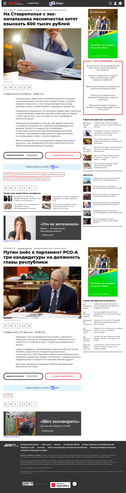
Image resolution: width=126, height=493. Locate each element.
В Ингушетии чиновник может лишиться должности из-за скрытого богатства (64, 206)
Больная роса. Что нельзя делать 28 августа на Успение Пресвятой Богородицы (103, 68)
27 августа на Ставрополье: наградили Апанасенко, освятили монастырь (103, 97)
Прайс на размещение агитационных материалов (67, 447)
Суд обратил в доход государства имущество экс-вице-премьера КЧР (66, 198)
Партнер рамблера (41, 484)
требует (71, 140)
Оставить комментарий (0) (63, 155)
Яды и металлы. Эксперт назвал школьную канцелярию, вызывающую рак (106, 165)
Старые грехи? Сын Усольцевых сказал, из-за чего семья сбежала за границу (107, 125)
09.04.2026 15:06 (9, 10)
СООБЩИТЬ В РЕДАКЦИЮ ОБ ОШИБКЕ (33, 450)
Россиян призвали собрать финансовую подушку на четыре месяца (105, 220)
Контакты (41, 447)
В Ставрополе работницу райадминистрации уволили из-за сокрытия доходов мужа (27, 198)
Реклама (57, 444)
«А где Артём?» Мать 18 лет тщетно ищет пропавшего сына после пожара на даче (107, 346)
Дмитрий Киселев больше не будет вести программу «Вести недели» (106, 203)
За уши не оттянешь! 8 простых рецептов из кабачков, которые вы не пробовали (108, 141)
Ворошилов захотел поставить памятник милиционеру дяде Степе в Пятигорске (103, 107)
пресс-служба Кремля (12, 320)
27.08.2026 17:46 (9, 248)
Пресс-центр (46, 444)
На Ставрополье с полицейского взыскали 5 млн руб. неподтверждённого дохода (26, 206)
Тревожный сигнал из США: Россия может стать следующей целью (106, 179)
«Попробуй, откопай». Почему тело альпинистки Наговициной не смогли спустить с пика (107, 133)
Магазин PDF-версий (71, 444)
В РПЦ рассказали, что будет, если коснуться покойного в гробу (106, 195)
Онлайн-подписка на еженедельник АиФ (98, 444)
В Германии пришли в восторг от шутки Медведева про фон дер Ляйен (107, 211)
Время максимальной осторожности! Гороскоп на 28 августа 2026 (103, 88)
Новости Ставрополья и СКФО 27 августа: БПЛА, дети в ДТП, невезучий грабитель (103, 78)
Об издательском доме (29, 444)
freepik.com (7, 82)
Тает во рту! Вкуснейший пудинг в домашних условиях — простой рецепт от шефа (107, 157)
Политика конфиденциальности (103, 447)
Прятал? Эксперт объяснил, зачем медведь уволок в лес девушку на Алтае (107, 338)
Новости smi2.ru (11, 241)
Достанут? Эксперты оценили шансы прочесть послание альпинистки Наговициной (108, 149)
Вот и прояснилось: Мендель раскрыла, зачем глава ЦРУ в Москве (107, 187)
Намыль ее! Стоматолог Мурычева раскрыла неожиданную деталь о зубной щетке (107, 322)
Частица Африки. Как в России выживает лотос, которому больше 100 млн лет (107, 314)
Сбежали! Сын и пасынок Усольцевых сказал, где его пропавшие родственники (108, 330)
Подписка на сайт (27, 447)
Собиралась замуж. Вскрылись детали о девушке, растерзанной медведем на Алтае (106, 306)
